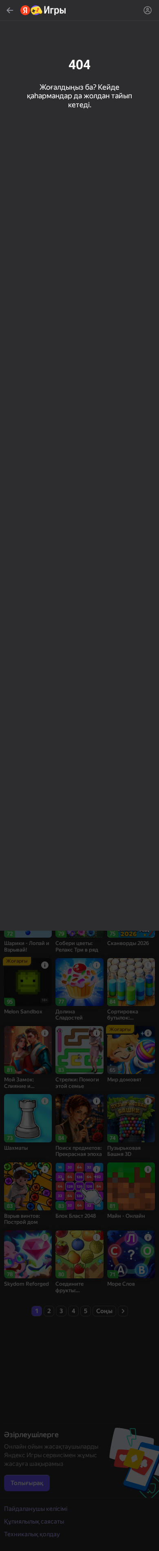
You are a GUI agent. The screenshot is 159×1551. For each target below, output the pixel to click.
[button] (79, 775)
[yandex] (43, 10)
